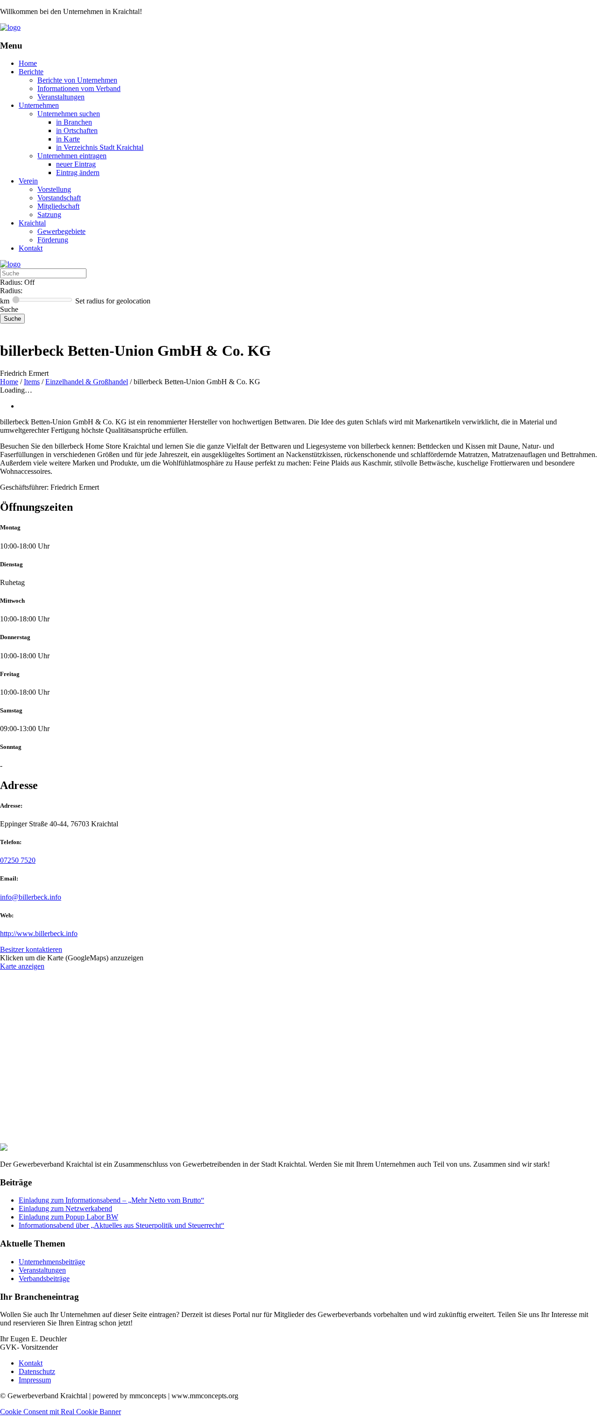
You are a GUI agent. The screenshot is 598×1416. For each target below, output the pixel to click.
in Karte (68, 139)
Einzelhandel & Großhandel (86, 382)
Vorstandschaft (59, 198)
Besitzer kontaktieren (31, 949)
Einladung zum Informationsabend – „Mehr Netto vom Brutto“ (111, 1200)
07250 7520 (18, 860)
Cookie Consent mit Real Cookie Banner (60, 1412)
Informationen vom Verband (79, 88)
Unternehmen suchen (68, 114)
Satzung (49, 214)
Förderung (52, 240)
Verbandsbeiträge (44, 1278)
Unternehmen (39, 105)
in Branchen (74, 122)
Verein (28, 181)
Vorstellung (54, 189)
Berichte (31, 72)
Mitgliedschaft (58, 206)
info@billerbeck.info (30, 897)
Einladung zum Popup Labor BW (68, 1217)
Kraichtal (32, 223)
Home (28, 63)
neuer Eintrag (76, 164)
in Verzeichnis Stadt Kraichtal (99, 147)
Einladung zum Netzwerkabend (65, 1208)
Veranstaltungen (61, 97)
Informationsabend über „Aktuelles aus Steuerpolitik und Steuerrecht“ (121, 1225)
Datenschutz (37, 1371)
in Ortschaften (77, 130)
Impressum (35, 1380)
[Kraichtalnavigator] (10, 27)
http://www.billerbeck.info (39, 933)
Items (32, 382)
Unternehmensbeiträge (52, 1262)
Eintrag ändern (78, 172)
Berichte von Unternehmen (77, 80)
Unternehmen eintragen (72, 156)
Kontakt (31, 248)
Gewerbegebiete (61, 231)
